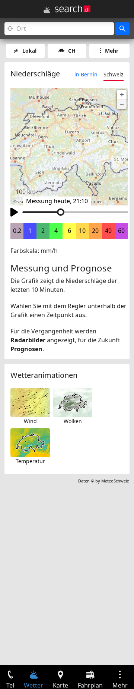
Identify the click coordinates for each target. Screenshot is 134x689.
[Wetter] (47, 10)
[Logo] (72, 9)
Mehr (111, 50)
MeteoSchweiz (115, 481)
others (97, 201)
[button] (122, 94)
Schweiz (113, 74)
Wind (30, 421)
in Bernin (86, 74)
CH (72, 50)
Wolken (73, 421)
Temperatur (30, 461)
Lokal (29, 50)
